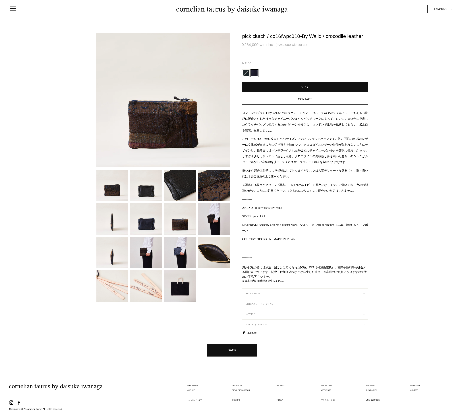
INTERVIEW (415, 386)
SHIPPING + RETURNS (259, 303)
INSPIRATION (237, 386)
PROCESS (281, 386)
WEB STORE (326, 390)
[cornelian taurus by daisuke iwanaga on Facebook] (19, 402)
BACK (232, 350)
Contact (305, 99)
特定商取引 (236, 400)
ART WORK (370, 386)
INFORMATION (371, 390)
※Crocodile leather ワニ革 (327, 224)
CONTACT (414, 390)
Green (245, 73)
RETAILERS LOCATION (241, 390)
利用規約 (280, 400)
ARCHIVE (191, 390)
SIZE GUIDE (253, 293)
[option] (163, 100)
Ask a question (256, 324)
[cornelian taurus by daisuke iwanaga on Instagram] (11, 402)
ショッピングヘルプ (194, 400)
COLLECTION (326, 386)
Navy (246, 63)
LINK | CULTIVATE (372, 400)
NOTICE (251, 314)
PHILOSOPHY (192, 386)
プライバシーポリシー (329, 400)
